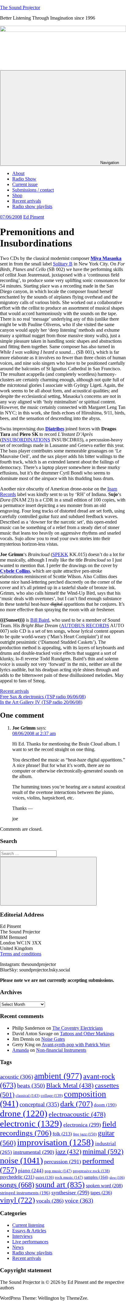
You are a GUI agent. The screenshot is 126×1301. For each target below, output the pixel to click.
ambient (58, 1076)
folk (62, 1133)
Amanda (20, 1050)
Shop (17, 195)
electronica (82, 1125)
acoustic (16, 1077)
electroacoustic (77, 1114)
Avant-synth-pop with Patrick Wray (76, 1044)
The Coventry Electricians (77, 1028)
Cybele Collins (15, 571)
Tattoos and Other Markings (87, 1033)
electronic (31, 1123)
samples (96, 1177)
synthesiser (70, 1192)
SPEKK (60, 554)
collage (52, 1095)
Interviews (22, 1236)
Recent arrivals (26, 201)
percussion (62, 1161)
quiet (44, 1177)
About (18, 173)
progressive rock (91, 1171)
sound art (60, 1184)
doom (105, 1104)
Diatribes (54, 428)
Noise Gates (53, 1039)
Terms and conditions (20, 953)
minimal (103, 1151)
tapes (101, 1193)
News (18, 1247)
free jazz (85, 1134)
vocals (50, 1201)
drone (23, 1113)
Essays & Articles (29, 1230)
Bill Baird (39, 620)
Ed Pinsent (33, 216)
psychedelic (17, 1177)
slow (117, 1177)
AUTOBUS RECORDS (85, 625)
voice (79, 1200)
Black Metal (70, 1085)
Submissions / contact (33, 190)
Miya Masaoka (106, 258)
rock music (69, 1177)
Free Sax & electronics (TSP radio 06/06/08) (43, 696)
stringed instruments (25, 1192)
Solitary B (62, 263)
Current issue (25, 184)
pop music (58, 1171)
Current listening (28, 1225)
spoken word (104, 1185)
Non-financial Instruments (61, 1050)
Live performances (30, 1241)
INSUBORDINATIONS (26, 439)
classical (27, 1095)
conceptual (39, 1104)
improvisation (55, 1142)
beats (31, 1085)
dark (76, 1104)
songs (17, 1185)
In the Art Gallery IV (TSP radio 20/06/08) (41, 702)
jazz (68, 1151)
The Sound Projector (20, 7)
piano (30, 1170)
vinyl (17, 1200)
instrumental (33, 1152)
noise (21, 1160)
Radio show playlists (32, 206)
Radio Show (24, 178)
